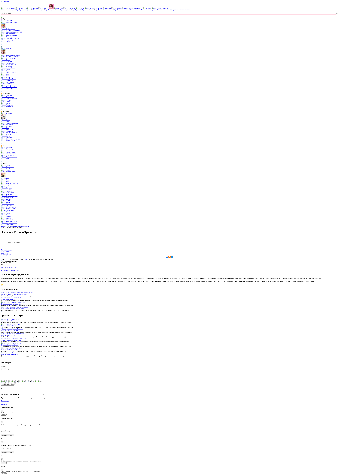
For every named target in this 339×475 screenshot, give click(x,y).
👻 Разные (4, 163)
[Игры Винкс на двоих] (8, 208)
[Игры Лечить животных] (9, 132)
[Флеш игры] (5, 178)
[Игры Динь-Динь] (7, 105)
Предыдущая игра (6, 250)
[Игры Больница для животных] (132, 8)
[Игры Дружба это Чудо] (8, 64)
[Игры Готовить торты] (8, 152)
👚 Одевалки (5, 19)
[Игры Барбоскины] (7, 80)
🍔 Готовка (4, 146)
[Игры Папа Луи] (6, 61)
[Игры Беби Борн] (6, 194)
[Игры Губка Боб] (6, 85)
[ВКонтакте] (167, 257)
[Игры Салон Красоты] (8, 8)
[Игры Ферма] (5, 213)
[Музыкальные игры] (7, 210)
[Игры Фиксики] (6, 69)
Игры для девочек (6, 226)
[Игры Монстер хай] (7, 63)
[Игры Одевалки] (6, 20)
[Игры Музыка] (75, 10)
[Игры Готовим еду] (7, 149)
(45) (2, 264)
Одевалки (15, 226)
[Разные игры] (5, 165)
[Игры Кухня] (147, 8)
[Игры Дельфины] (6, 126)
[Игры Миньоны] (6, 66)
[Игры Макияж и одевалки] (9, 35)
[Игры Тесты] (5, 186)
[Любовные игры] (37, 10)
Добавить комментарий (7, 384)
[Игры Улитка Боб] (7, 129)
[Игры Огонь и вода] (7, 10)
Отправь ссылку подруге (8, 267)
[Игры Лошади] (6, 134)
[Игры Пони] (5, 121)
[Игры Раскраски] (6, 191)
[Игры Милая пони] (7, 88)
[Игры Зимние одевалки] (8, 41)
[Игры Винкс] (5, 60)
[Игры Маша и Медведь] (8, 72)
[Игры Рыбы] (5, 128)
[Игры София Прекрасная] (9, 98)
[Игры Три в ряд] (6, 205)
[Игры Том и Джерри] (7, 82)
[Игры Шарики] (6, 199)
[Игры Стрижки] (51, 8)
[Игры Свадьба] (6, 189)
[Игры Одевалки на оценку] (9, 22)
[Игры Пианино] (134, 10)
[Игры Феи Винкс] (69, 8)
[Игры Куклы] (58, 8)
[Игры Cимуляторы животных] (10, 139)
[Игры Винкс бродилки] (8, 171)
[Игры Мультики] (6, 48)
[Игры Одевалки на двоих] (9, 196)
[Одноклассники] (169, 257)
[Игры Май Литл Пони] (8, 79)
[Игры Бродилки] (6, 188)
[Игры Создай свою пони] (160, 8)
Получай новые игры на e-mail (10, 270)
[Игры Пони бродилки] (8, 224)
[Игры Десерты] (6, 158)
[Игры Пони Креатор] (7, 192)
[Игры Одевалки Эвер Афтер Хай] (11, 32)
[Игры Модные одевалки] (9, 40)
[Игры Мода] (3, 177)
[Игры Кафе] (5, 215)
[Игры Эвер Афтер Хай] (8, 58)
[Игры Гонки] (5, 180)
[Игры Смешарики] (7, 71)
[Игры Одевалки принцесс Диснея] (3, 27)
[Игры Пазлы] (5, 200)
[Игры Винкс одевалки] (8, 37)
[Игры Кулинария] (6, 147)
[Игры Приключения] (7, 167)
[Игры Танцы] (107, 10)
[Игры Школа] (5, 181)
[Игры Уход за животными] (9, 123)
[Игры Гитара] (97, 10)
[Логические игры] (7, 197)
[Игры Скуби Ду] (6, 83)
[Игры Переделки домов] (148, 10)
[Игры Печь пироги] (7, 155)
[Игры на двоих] (116, 8)
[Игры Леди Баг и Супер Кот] (10, 56)
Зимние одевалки (23, 226)
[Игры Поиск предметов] (8, 207)
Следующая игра (6, 254)
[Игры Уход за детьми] (163, 10)
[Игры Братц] (5, 76)
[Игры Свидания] (48, 10)
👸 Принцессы (5, 93)
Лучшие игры (5, 401)
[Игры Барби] (80, 8)
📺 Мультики (5, 47)
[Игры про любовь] (7, 219)
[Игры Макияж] (43, 8)
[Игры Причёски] (21, 8)
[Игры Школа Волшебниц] (9, 87)
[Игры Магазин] (6, 218)
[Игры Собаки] (5, 120)
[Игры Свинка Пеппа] (8, 68)
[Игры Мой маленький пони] (94, 8)
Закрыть (3, 414)
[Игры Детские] (6, 168)
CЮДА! (26, 259)
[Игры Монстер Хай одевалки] (10, 30)
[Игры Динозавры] (7, 124)
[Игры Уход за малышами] (9, 223)
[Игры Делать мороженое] (9, 157)
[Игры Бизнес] (5, 212)
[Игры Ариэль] (5, 103)
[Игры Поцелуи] (6, 216)
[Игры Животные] (6, 113)
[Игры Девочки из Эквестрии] (10, 55)
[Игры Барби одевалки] (8, 29)
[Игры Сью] (107, 8)
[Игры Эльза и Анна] (7, 97)
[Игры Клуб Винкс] (86, 10)
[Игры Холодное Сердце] (3, 53)
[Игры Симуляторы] (7, 185)
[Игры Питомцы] (6, 137)
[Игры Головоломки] (7, 204)
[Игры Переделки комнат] (120, 10)
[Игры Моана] (5, 101)
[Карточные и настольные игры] (180, 10)
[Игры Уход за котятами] (8, 140)
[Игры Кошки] (3, 118)
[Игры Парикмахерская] (62, 10)
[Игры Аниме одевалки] (8, 33)
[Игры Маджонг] (6, 202)
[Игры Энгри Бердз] (7, 131)
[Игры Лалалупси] (6, 74)
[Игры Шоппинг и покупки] (9, 183)
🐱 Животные (5, 111)
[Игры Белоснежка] (7, 106)
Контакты (4, 404)
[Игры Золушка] (6, 100)
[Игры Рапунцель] (6, 95)
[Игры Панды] (5, 136)
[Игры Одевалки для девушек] (10, 38)
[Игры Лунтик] (5, 77)
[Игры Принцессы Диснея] (22, 10)
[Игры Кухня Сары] (7, 150)
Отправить (4, 435)
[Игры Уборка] (5, 170)
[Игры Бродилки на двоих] (9, 221)
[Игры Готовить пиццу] (8, 154)
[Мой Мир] (172, 257)
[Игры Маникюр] (32, 8)
